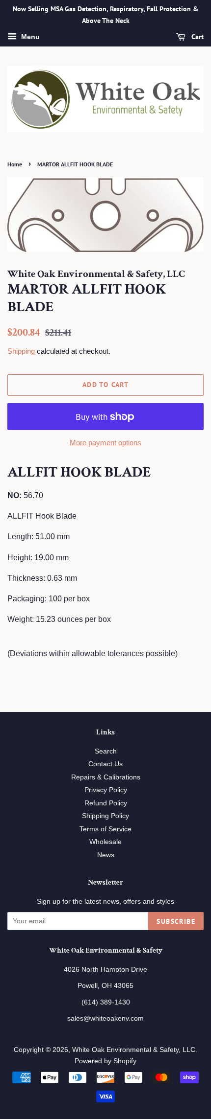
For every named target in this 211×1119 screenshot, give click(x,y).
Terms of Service (105, 829)
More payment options (105, 442)
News (105, 855)
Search (106, 751)
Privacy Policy (105, 790)
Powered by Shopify (105, 1061)
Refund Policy (105, 803)
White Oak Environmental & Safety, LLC (133, 1049)
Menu (29, 37)
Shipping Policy (105, 816)
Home (14, 164)
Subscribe (176, 921)
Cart (196, 36)
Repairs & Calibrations (105, 777)
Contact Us (105, 764)
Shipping (21, 351)
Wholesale (105, 841)
